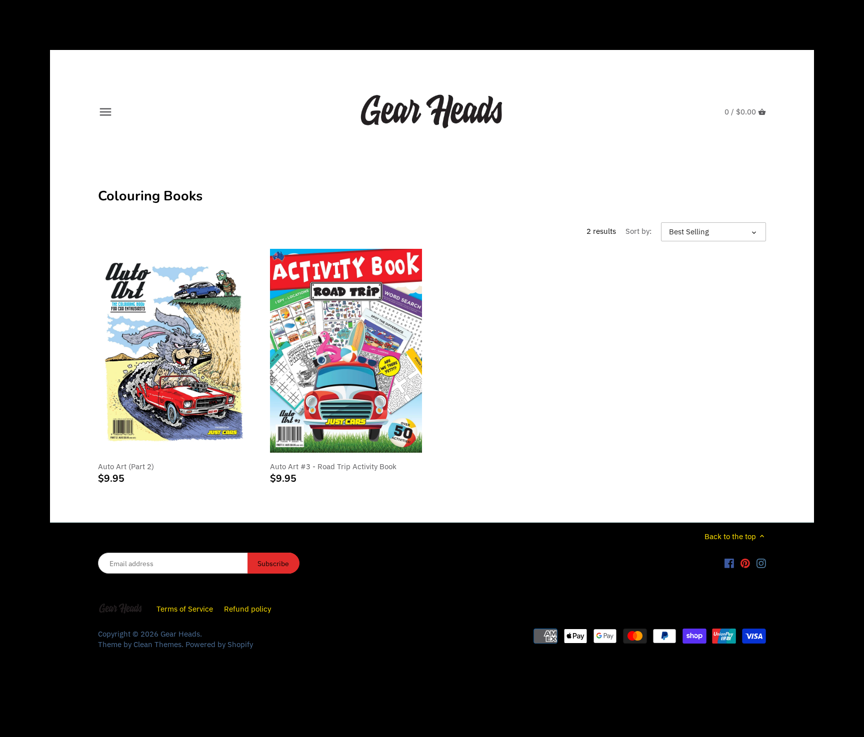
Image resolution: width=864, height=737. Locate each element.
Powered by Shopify (219, 644)
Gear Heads (180, 634)
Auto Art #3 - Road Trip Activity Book (333, 466)
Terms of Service (184, 609)
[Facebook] (729, 562)
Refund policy (247, 609)
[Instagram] (761, 562)
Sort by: (639, 231)
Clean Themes (158, 644)
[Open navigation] (105, 111)
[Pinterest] (745, 562)
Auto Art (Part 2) (126, 466)
